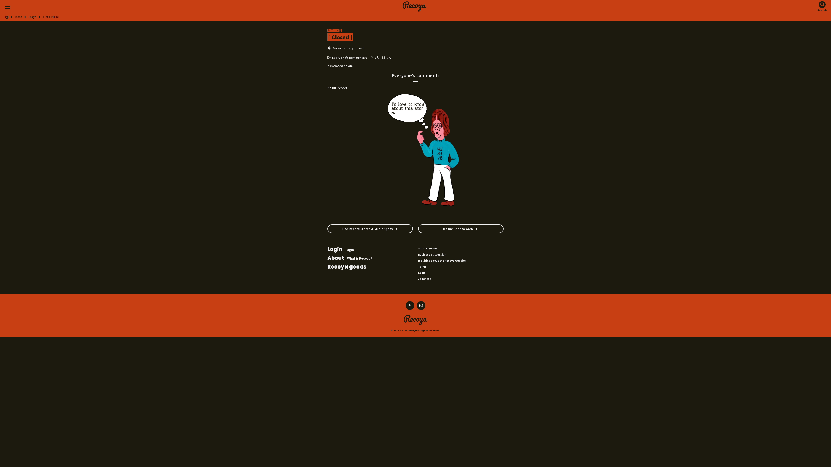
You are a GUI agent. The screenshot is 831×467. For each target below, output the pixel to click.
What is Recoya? (349, 258)
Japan (18, 16)
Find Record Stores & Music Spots (367, 229)
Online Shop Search (458, 229)
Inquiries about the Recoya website (442, 260)
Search (822, 9)
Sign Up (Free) (427, 248)
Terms (422, 266)
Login (340, 249)
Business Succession (432, 254)
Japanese (424, 278)
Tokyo (32, 16)
